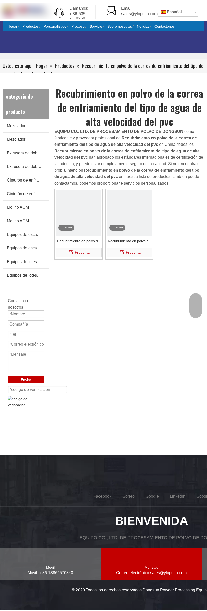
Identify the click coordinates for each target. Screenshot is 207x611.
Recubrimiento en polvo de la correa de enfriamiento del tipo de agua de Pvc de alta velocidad (78, 241)
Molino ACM (18, 207)
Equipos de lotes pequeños (28, 262)
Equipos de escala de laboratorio (28, 234)
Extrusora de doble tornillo (28, 153)
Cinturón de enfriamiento (28, 180)
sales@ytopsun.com (139, 14)
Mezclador (16, 126)
